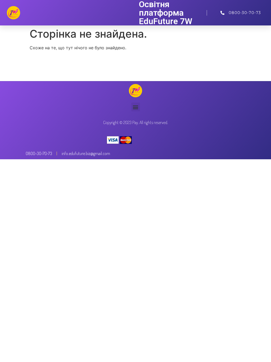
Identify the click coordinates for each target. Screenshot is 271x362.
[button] (135, 107)
